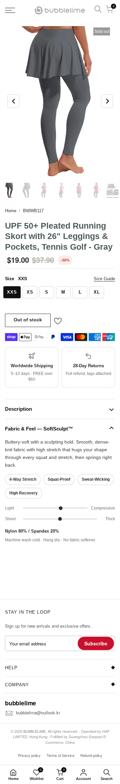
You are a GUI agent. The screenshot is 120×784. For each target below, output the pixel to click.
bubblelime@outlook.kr (38, 712)
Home (10, 210)
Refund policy (91, 755)
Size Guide (104, 278)
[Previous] (13, 101)
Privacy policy (29, 755)
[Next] (107, 101)
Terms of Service (60, 755)
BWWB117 (33, 210)
